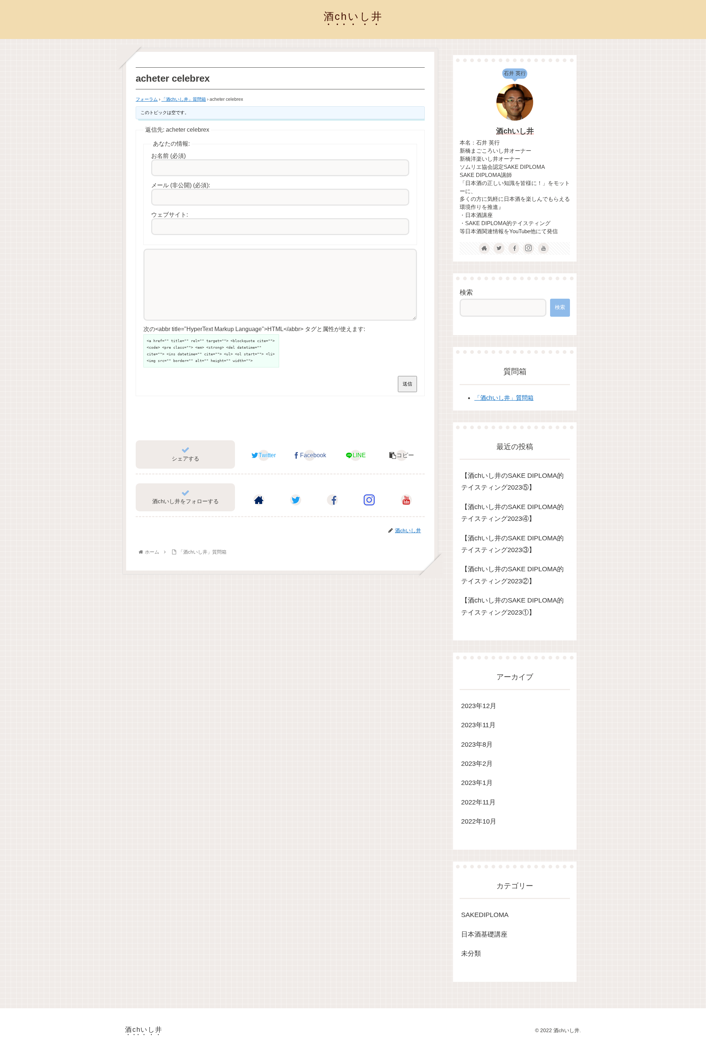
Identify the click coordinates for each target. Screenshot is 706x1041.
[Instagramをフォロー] (369, 500)
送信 (407, 384)
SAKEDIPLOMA (485, 915)
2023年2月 (477, 763)
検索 (466, 292)
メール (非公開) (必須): (180, 185)
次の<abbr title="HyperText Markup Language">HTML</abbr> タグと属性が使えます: (254, 329)
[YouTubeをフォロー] (406, 500)
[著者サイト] (259, 500)
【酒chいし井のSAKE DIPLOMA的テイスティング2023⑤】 (512, 481)
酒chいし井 (515, 131)
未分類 (471, 953)
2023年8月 (477, 744)
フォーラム (147, 99)
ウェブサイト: (169, 215)
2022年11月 (478, 802)
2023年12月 (478, 706)
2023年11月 (478, 725)
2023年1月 (477, 782)
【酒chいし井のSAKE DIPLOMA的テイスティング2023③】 (512, 544)
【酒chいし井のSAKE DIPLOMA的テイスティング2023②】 (512, 575)
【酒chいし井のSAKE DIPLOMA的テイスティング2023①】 (512, 606)
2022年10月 (478, 821)
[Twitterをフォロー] (296, 500)
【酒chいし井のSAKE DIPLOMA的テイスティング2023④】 (512, 512)
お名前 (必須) (168, 156)
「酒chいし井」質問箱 (183, 99)
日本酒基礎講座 (484, 934)
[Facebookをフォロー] (332, 500)
